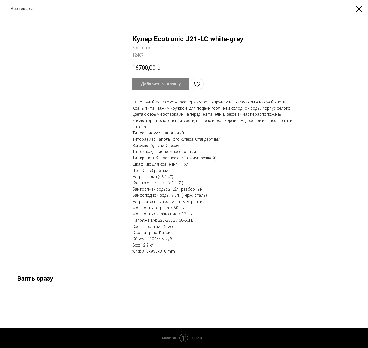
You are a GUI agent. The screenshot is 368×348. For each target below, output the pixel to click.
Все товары (22, 8)
